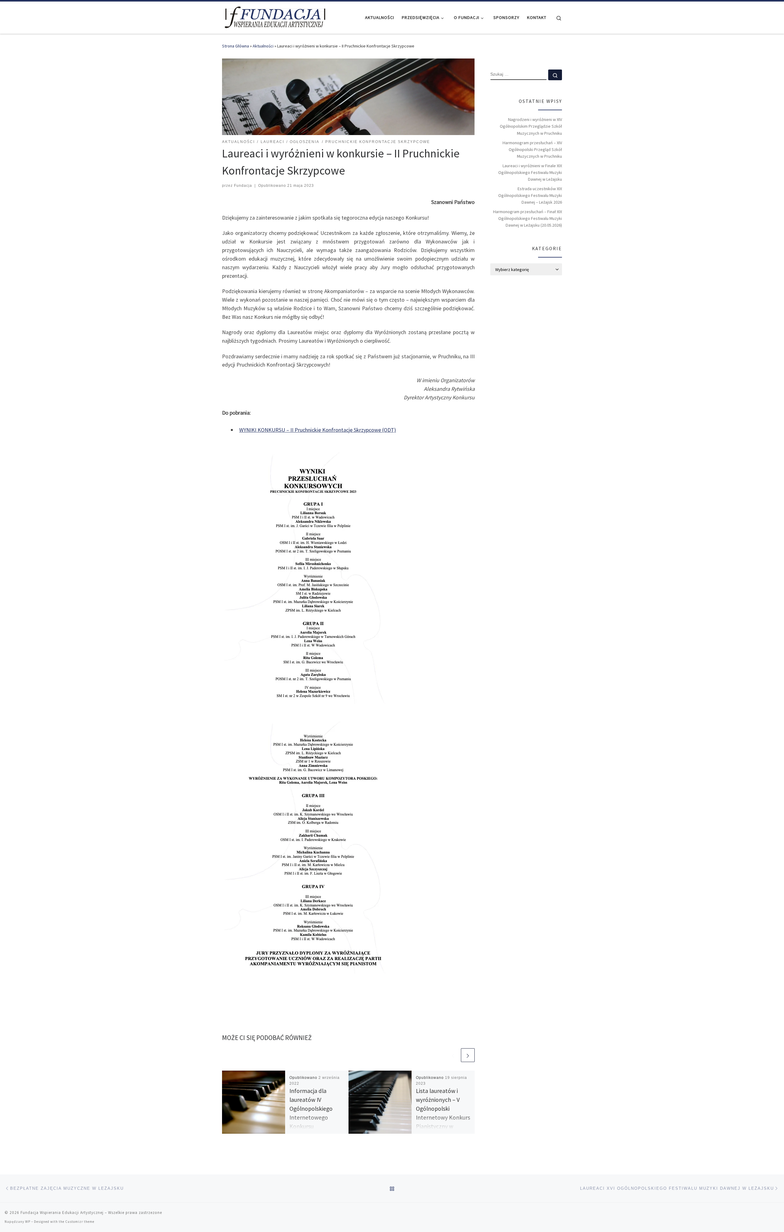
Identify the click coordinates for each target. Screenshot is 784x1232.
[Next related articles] (468, 1055)
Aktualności (263, 46)
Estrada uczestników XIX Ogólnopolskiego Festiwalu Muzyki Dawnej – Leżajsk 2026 (530, 195)
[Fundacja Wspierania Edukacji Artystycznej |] (275, 16)
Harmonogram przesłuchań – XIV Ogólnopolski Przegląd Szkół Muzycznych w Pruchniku (532, 149)
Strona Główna (235, 46)
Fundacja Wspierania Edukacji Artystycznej (62, 1212)
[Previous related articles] (453, 1055)
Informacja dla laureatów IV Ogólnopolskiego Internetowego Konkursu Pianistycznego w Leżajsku (311, 1117)
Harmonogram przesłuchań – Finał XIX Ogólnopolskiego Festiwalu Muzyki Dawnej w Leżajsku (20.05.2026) (527, 218)
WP (27, 1221)
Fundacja (243, 185)
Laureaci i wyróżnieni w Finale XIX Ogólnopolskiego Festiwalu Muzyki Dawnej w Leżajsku (530, 172)
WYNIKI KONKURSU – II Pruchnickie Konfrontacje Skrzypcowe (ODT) (317, 429)
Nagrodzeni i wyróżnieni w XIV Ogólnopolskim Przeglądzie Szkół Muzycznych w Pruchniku (531, 126)
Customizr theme (79, 1221)
